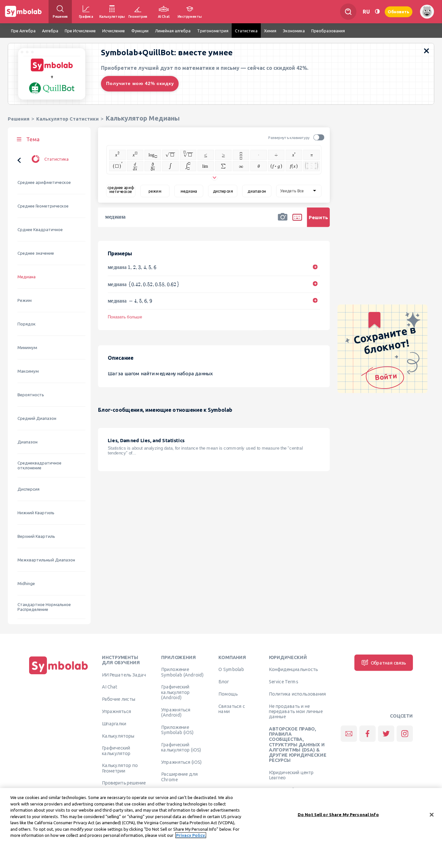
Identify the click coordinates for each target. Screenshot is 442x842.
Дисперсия (28, 489)
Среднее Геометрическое (43, 206)
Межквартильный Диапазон (46, 560)
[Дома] (58, 674)
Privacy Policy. (190, 835)
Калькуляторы (118, 735)
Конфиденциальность (293, 669)
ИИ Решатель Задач (124, 674)
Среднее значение (35, 253)
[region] (221, 815)
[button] (282, 221)
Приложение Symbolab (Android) (182, 672)
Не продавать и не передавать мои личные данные (296, 711)
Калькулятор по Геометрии (120, 768)
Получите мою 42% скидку (140, 83)
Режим (24, 300)
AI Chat (109, 686)
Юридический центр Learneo (291, 775)
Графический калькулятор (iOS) (181, 747)
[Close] (432, 814)
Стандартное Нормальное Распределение (44, 607)
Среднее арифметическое (44, 182)
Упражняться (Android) (175, 712)
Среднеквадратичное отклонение (39, 465)
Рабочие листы (119, 699)
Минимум (27, 347)
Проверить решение (124, 782)
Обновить (399, 11)
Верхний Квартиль (36, 536)
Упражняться (116, 711)
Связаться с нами (231, 708)
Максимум (28, 371)
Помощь (228, 693)
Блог (223, 681)
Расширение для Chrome (179, 777)
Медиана (26, 276)
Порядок (26, 324)
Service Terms (283, 681)
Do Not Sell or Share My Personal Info (338, 814)
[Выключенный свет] (377, 11)
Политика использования (297, 693)
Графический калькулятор (116, 750)
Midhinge (26, 583)
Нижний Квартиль (35, 512)
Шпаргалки (114, 723)
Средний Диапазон (36, 418)
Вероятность (30, 394)
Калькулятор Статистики (67, 119)
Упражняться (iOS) (181, 761)
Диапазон (27, 442)
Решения (18, 119)
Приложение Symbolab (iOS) (177, 729)
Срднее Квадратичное (40, 229)
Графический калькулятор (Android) (175, 692)
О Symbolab (231, 669)
